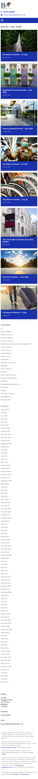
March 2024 (4, 499)
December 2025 (6, 434)
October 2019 (5, 663)
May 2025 (4, 456)
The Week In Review (7, 393)
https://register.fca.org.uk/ (8, 747)
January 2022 (5, 580)
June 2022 (4, 564)
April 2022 (4, 570)
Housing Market (6, 353)
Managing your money (8, 362)
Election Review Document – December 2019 (16, 344)
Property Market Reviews (9, 378)
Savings (3, 390)
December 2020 (6, 620)
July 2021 (4, 598)
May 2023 (4, 530)
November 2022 (6, 549)
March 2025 (4, 462)
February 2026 (5, 428)
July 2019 (4, 673)
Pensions (4, 372)
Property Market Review (8, 375)
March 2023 (4, 536)
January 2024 (5, 505)
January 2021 (5, 617)
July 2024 (4, 487)
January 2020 (5, 654)
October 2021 (5, 589)
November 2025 (6, 437)
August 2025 (5, 447)
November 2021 (6, 586)
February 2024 (5, 502)
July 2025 (4, 450)
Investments (5, 359)
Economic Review (7, 341)
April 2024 (4, 496)
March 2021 (4, 611)
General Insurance (7, 347)
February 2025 (5, 465)
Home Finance (5, 350)
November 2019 (6, 660)
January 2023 (5, 543)
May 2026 (4, 419)
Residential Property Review (10, 384)
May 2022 (4, 567)
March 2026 (4, 425)
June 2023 (4, 527)
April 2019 (4, 679)
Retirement (4, 387)
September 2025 (6, 443)
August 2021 (5, 595)
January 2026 (5, 431)
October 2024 (5, 478)
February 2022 (5, 577)
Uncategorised (5, 396)
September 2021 (6, 592)
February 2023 (5, 539)
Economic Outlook (7, 338)
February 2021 (5, 614)
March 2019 (4, 682)
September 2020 (6, 629)
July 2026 (4, 413)
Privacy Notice (25, 774)
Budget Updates (6, 331)
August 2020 (5, 632)
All (1, 328)
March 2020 (4, 648)
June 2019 (4, 676)
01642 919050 (9, 12)
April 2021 (4, 608)
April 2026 (4, 422)
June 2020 (4, 639)
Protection (4, 381)
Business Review (6, 335)
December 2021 (6, 583)
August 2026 (5, 409)
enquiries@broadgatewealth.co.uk (14, 15)
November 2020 (6, 623)
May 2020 (4, 642)
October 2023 (5, 515)
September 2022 (6, 555)
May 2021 (4, 604)
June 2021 (4, 601)
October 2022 (5, 552)
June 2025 (4, 453)
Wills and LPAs (6, 400)
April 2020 (4, 645)
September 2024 (6, 481)
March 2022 (4, 574)
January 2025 (5, 468)
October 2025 (5, 440)
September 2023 (6, 518)
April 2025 (4, 459)
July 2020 (4, 635)
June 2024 (4, 490)
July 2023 (4, 524)
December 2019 (6, 657)
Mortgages (4, 365)
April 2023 (4, 533)
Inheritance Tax (6, 356)
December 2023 (6, 509)
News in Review (6, 369)
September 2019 (6, 666)
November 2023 (6, 512)
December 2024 (6, 471)
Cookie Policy (15, 774)
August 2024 (5, 484)
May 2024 (4, 493)
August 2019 (5, 669)
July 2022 (4, 561)
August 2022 (5, 558)
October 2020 (5, 626)
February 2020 (5, 651)
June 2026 (4, 416)
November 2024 (6, 474)
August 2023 (5, 521)
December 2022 (6, 546)
